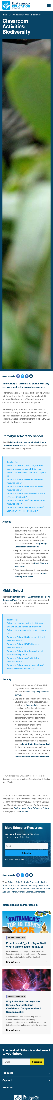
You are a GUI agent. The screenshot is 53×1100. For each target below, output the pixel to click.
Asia (18, 882)
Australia (25, 882)
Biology (44, 882)
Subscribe (26, 853)
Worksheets (39, 892)
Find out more (13, 962)
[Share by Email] (31, 376)
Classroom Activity (28, 885)
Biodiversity (35, 882)
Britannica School (10, 885)
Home (4, 15)
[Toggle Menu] (49, 5)
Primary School (18, 892)
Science (29, 892)
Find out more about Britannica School (31, 808)
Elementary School (22, 888)
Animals (11, 882)
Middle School (38, 888)
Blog (10, 15)
